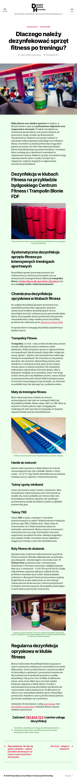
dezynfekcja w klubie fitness (23, 732)
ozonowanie (45, 27)
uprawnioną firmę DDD (52, 322)
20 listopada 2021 (52, 55)
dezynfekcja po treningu (31, 728)
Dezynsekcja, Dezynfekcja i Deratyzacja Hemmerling (31, 776)
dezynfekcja (32, 27)
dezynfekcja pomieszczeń (50, 728)
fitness (36, 732)
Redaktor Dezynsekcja (33, 55)
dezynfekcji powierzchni (22, 707)
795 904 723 (34, 717)
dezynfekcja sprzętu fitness (23, 730)
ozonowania (49, 704)
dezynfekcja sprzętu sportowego (45, 730)
